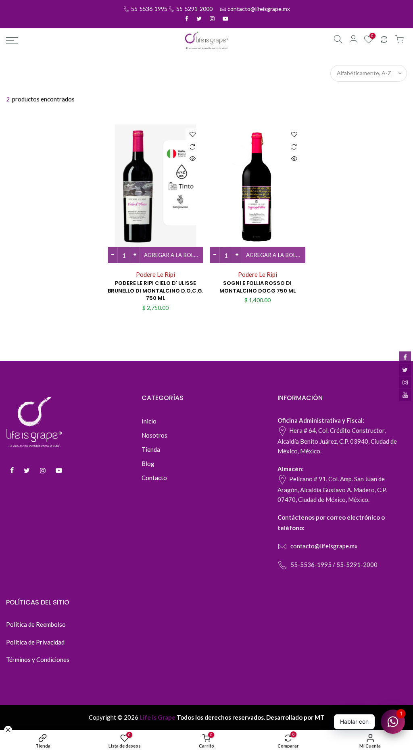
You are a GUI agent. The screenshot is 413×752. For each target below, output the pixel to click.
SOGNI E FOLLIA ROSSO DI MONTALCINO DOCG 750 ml (257, 287)
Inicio (149, 421)
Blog (148, 463)
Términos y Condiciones (37, 659)
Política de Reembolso (36, 624)
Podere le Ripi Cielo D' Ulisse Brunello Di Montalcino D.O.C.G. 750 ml (155, 290)
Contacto (154, 477)
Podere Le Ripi (155, 274)
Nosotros (154, 435)
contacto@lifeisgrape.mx (258, 8)
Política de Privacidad (35, 642)
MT (320, 717)
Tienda (151, 449)
